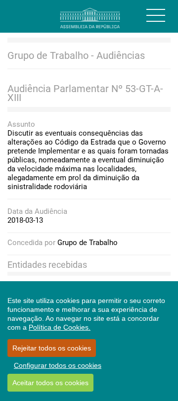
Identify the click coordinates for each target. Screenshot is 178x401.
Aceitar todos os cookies (50, 383)
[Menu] (156, 15)
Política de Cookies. (59, 327)
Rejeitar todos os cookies (51, 348)
